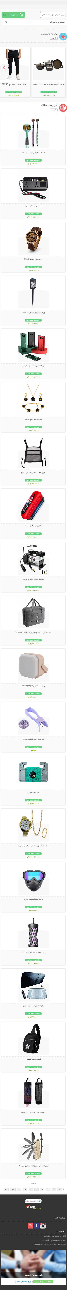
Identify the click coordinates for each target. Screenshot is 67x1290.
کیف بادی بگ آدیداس (33, 1059)
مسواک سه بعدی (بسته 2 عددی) (33, 153)
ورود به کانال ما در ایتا (22, 1282)
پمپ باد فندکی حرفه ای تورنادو (33, 579)
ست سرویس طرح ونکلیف (33, 419)
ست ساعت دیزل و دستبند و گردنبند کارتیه (33, 846)
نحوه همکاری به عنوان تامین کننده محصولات (49, 1244)
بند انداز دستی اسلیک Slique (33, 739)
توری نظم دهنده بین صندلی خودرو (33, 473)
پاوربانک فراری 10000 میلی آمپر (33, 366)
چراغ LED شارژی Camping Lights (33, 686)
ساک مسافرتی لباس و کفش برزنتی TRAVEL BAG (33, 633)
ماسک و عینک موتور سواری (33, 899)
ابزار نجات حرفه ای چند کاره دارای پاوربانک (33, 1166)
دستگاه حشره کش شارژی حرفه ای (33, 953)
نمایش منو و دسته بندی (51, 15)
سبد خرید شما (13, 15)
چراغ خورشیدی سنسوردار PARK (33, 313)
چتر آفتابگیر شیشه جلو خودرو (33, 1006)
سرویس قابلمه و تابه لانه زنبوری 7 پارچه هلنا (49, 84)
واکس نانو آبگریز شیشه (33, 526)
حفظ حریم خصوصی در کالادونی (54, 1240)
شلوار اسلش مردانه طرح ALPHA (14, 84)
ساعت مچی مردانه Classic (33, 259)
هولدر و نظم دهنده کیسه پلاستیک (33, 1113)
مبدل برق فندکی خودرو (33, 206)
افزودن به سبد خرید (49, 92)
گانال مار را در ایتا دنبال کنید (55, 1236)
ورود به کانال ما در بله (43, 1282)
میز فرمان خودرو (33, 793)
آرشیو (54, 38)
